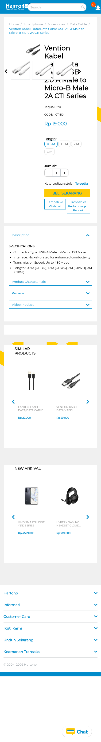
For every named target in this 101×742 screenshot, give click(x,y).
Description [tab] (21, 235)
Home (14, 24)
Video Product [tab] (23, 304)
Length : (50, 139)
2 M (76, 144)
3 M (49, 151)
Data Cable (78, 24)
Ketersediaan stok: (66, 183)
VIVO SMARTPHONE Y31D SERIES (31, 524)
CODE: (53, 114)
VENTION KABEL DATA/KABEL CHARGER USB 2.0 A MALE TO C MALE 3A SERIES (69, 408)
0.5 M (51, 144)
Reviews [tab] (18, 293)
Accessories (56, 24)
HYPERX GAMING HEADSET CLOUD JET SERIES (67, 524)
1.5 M (64, 144)
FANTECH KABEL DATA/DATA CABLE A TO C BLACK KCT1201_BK (32, 408)
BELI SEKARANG (67, 193)
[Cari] (83, 7)
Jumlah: (50, 166)
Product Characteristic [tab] (29, 281)
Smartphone (33, 24)
